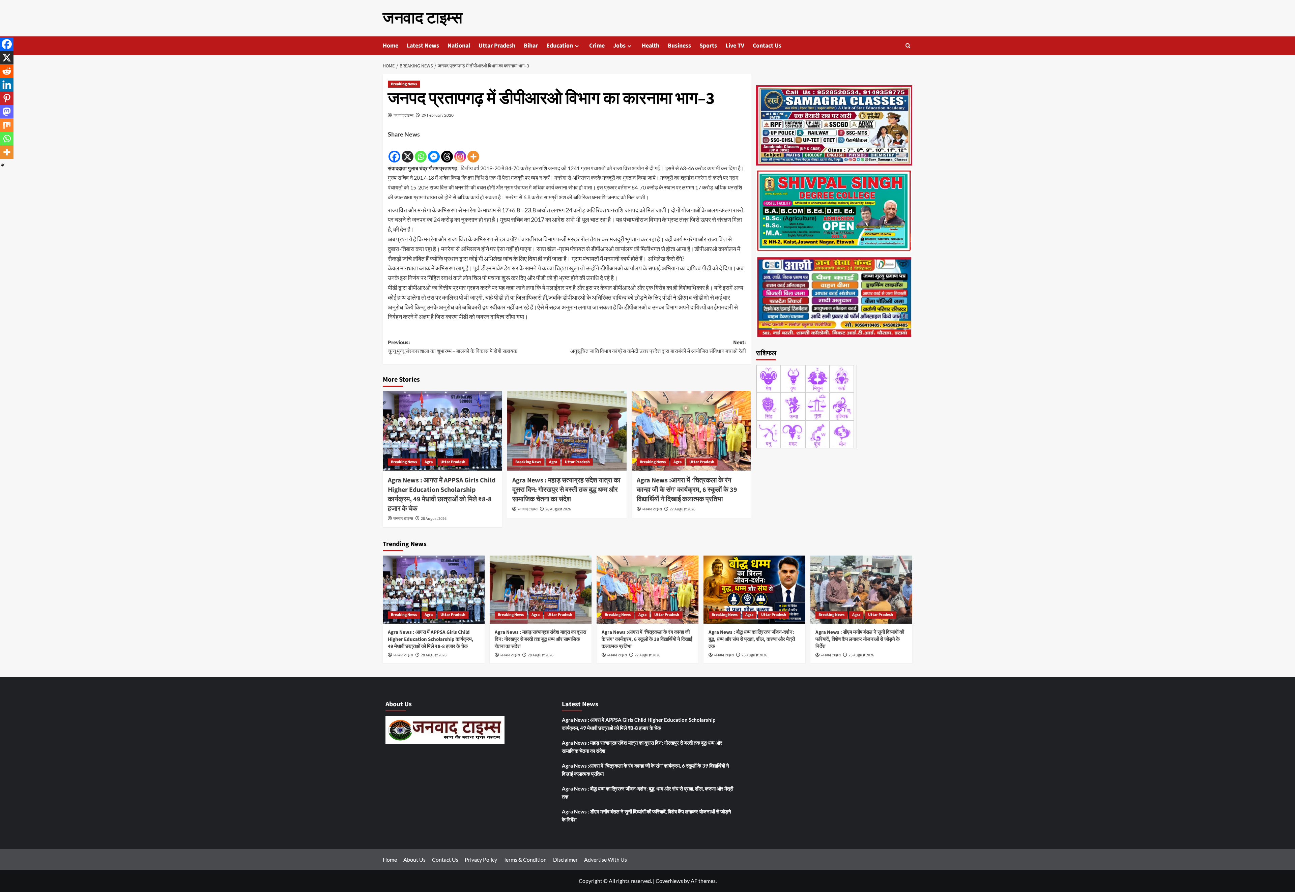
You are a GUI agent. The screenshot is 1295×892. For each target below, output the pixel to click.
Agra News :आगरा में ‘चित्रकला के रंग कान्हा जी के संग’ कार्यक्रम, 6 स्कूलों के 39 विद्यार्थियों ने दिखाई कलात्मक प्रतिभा (687, 490)
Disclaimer (565, 859)
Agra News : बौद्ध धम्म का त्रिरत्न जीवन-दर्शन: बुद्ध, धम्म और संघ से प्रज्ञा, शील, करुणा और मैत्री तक (752, 639)
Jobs (619, 45)
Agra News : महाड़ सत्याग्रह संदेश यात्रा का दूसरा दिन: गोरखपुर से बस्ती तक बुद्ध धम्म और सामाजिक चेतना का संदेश (566, 490)
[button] (908, 46)
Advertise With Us (605, 859)
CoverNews (669, 881)
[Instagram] (460, 151)
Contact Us (767, 45)
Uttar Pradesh (497, 45)
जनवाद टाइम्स (422, 18)
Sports (708, 45)
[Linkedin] (6, 84)
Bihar (531, 45)
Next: (658, 347)
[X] (407, 151)
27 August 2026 (682, 509)
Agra (429, 462)
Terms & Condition (525, 859)
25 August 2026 (754, 655)
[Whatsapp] (421, 151)
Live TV (734, 45)
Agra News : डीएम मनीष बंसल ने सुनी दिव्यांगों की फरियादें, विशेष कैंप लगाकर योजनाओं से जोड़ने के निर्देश (859, 639)
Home (390, 45)
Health (650, 45)
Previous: (452, 347)
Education (559, 45)
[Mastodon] (6, 111)
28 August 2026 (434, 519)
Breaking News (404, 84)
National (459, 45)
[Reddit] (6, 71)
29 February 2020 (438, 115)
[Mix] (6, 125)
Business (679, 45)
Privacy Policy (481, 859)
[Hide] (2, 165)
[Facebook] (394, 151)
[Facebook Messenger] (434, 151)
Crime (597, 45)
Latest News (423, 45)
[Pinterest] (6, 98)
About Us (414, 859)
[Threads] (447, 151)
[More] (473, 151)
